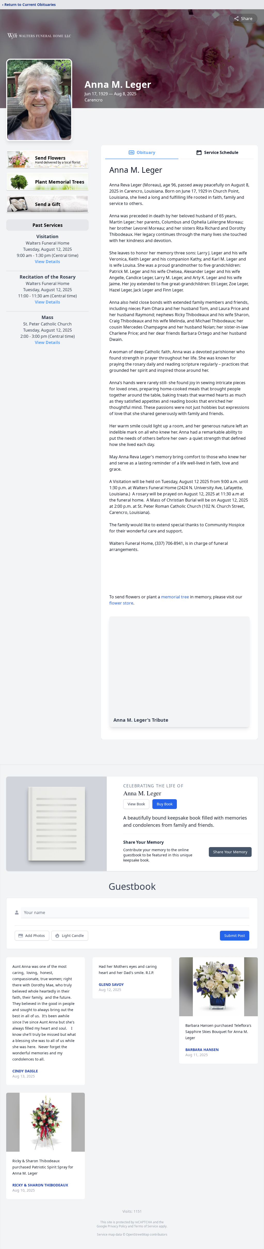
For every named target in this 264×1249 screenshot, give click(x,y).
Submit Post (234, 935)
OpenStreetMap (137, 1234)
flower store (121, 603)
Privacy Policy (117, 1226)
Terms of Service (146, 1226)
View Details (47, 261)
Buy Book (164, 804)
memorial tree (175, 597)
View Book (136, 804)
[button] (45, 1122)
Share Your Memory (230, 851)
